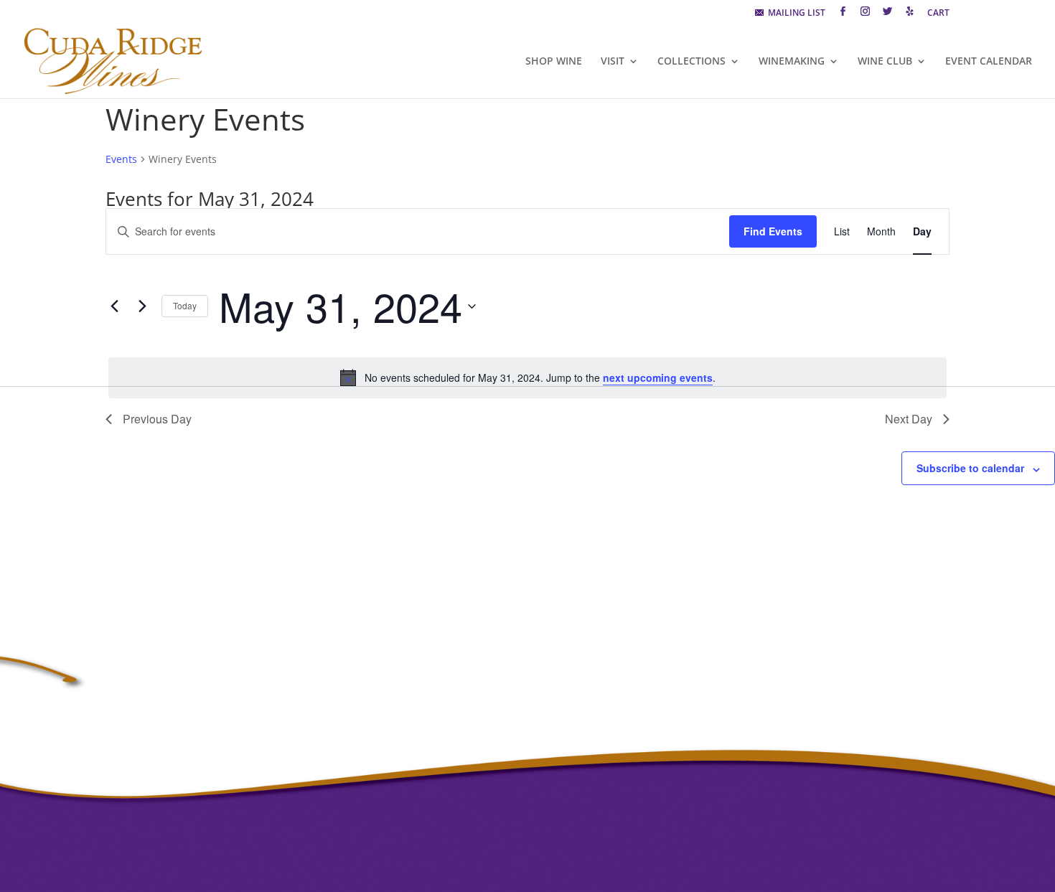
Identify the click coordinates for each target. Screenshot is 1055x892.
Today (185, 305)
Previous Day (157, 418)
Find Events (773, 231)
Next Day (908, 418)
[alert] (527, 377)
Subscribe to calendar (970, 468)
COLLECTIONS (691, 61)
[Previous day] (114, 306)
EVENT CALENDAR (988, 61)
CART (938, 14)
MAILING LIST (794, 14)
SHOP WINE (553, 61)
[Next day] (142, 306)
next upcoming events (658, 377)
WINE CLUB (885, 61)
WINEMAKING (792, 61)
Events (121, 159)
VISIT (612, 61)
